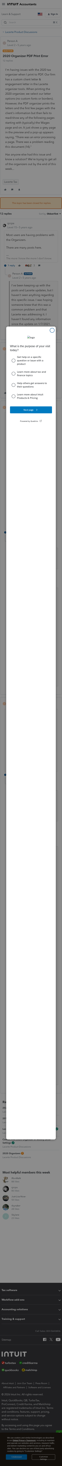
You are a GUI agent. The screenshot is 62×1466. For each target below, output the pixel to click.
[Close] (52, 330)
